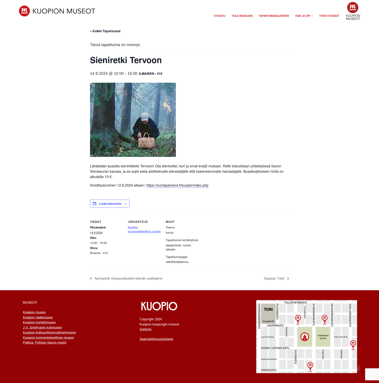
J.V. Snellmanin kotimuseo (42, 327)
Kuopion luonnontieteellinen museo (144, 229)
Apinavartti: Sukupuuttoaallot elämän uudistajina (128, 278)
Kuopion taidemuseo (38, 317)
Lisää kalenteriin (110, 204)
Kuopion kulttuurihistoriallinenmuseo (49, 332)
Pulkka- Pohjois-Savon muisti (44, 342)
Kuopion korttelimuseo (39, 322)
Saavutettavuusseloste (156, 339)
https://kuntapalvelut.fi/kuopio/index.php (177, 185)
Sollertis (146, 329)
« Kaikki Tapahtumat (105, 31)
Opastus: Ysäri (274, 278)
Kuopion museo (34, 312)
